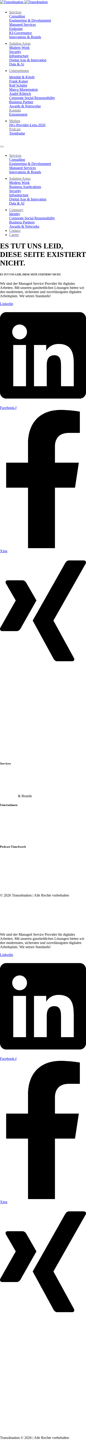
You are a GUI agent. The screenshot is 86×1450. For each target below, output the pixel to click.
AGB (4, 911)
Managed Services (13, 788)
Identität (6, 814)
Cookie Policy (10, 1422)
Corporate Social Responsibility (23, 822)
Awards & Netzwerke (16, 838)
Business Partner (12, 830)
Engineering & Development (21, 780)
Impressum (8, 903)
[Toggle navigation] (2, 146)
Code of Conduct (12, 927)
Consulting (8, 772)
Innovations (8, 796)
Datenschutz (9, 919)
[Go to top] (3, 1448)
